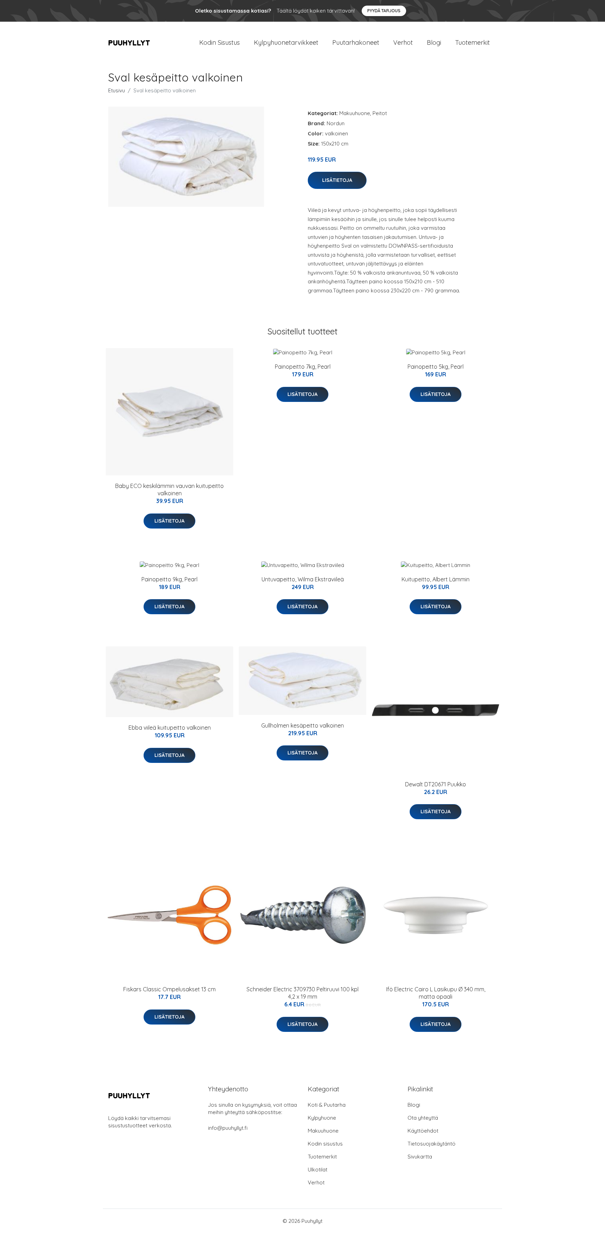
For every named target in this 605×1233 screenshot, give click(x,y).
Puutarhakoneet (355, 42)
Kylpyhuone (322, 1117)
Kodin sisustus (325, 1143)
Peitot (380, 113)
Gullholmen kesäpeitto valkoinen (302, 725)
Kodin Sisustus (219, 42)
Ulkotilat (317, 1169)
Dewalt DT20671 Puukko (435, 784)
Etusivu (116, 90)
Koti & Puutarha (327, 1104)
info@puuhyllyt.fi (228, 1128)
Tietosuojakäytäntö (432, 1143)
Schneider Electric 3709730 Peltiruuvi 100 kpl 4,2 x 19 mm (302, 993)
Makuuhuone (354, 113)
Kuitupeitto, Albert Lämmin (436, 579)
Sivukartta (420, 1156)
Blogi (434, 42)
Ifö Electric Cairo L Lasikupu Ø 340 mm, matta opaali (435, 993)
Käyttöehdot (423, 1130)
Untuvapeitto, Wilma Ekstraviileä (303, 579)
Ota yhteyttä (423, 1117)
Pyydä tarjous (384, 10)
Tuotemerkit (472, 42)
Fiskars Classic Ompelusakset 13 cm (169, 989)
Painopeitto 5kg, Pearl (436, 366)
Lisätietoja (337, 180)
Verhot (403, 42)
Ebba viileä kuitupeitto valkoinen (169, 727)
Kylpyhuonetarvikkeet (286, 42)
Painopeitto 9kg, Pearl (169, 579)
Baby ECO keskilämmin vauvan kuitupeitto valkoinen (169, 489)
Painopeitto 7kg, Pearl (303, 366)
